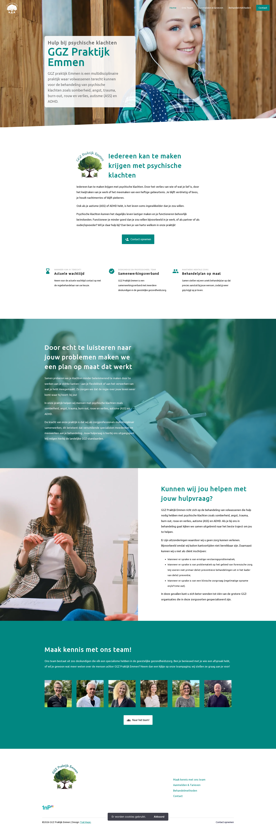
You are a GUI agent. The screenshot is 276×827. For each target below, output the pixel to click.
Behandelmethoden (240, 7)
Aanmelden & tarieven (210, 7)
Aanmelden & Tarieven (186, 784)
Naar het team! (138, 720)
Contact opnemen (138, 239)
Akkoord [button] (159, 816)
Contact (263, 7)
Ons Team (187, 7)
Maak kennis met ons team (189, 779)
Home (172, 7)
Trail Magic (85, 822)
